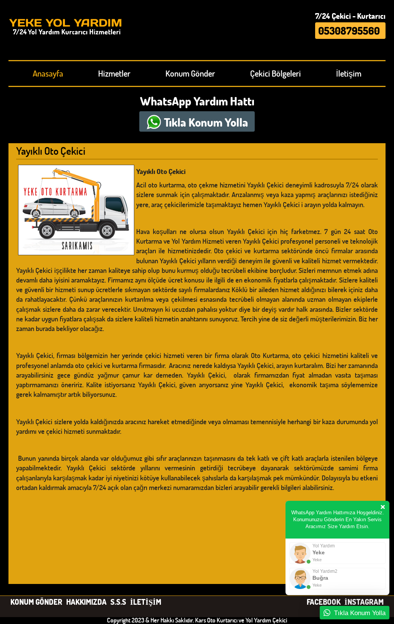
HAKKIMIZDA (86, 602)
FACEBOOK (324, 602)
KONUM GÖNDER (36, 602)
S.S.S (118, 602)
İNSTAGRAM (364, 602)
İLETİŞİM (145, 602)
